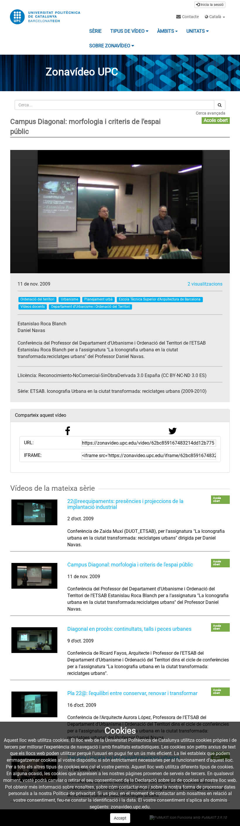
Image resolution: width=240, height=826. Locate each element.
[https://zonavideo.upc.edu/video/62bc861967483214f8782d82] (34, 704)
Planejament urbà (98, 299)
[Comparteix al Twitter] (172, 433)
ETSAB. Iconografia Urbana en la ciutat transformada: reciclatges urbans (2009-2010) (118, 391)
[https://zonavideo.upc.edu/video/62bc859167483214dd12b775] (34, 576)
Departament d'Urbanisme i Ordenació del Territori (90, 307)
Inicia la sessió (212, 5)
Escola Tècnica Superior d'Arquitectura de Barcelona (159, 299)
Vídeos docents (32, 307)
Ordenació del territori (37, 299)
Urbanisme (69, 299)
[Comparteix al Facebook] (67, 433)
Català (215, 16)
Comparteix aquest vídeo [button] (40, 415)
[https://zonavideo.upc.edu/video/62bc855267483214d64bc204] (34, 512)
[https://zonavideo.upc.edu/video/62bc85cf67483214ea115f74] (34, 640)
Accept (120, 818)
